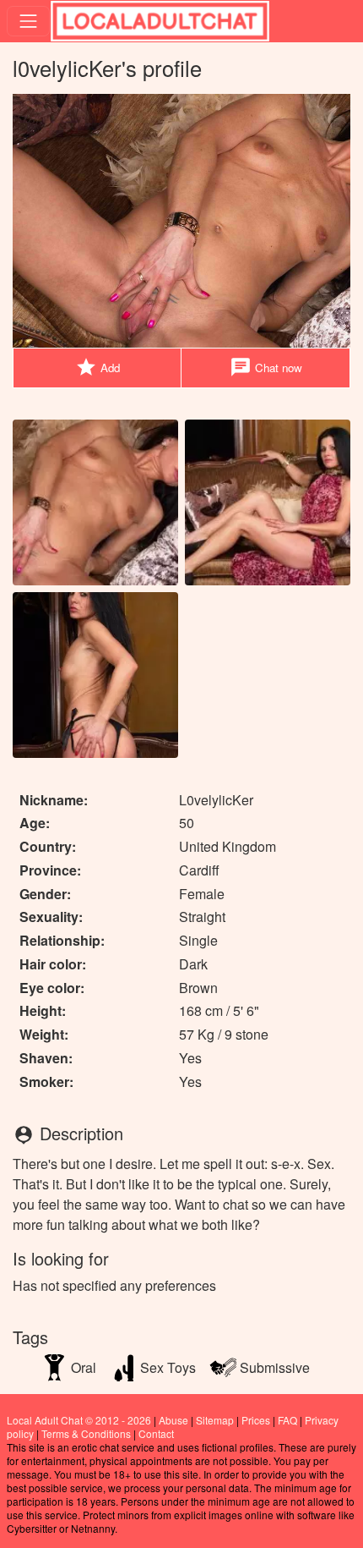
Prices (255, 1420)
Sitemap (215, 1420)
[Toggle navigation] (28, 21)
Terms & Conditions (86, 1433)
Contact (156, 1433)
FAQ (287, 1420)
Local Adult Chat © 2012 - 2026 (79, 1420)
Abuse (173, 1420)
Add (97, 367)
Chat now (266, 367)
